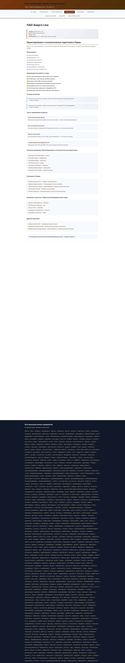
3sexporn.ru (48, 465)
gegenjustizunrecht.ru (88, 526)
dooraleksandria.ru (29, 462)
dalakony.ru (97, 581)
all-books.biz (93, 629)
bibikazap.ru (77, 647)
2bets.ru (71, 528)
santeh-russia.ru (29, 589)
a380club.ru (73, 491)
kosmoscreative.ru (85, 565)
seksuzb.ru (67, 478)
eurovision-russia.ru (36, 433)
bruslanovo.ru (59, 576)
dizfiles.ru (87, 497)
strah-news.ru (45, 433)
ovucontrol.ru (65, 507)
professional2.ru (53, 658)
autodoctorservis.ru (37, 534)
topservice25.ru (40, 597)
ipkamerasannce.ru (77, 642)
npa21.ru (49, 600)
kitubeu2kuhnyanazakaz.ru (36, 473)
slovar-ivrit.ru (37, 507)
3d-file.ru (53, 457)
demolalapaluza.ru (57, 520)
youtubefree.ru (94, 497)
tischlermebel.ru (61, 639)
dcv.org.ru (90, 600)
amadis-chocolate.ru (45, 531)
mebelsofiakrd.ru (29, 613)
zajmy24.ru (56, 468)
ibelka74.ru (94, 642)
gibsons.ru (60, 658)
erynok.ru (51, 526)
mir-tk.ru (42, 476)
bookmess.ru (59, 608)
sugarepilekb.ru (43, 578)
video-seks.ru (71, 476)
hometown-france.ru (48, 449)
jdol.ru (86, 520)
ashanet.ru (69, 499)
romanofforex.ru (29, 563)
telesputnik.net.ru (43, 647)
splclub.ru (73, 505)
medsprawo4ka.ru (87, 468)
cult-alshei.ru (44, 592)
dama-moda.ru (68, 605)
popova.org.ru (85, 647)
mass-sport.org (43, 608)
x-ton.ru (56, 502)
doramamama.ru (36, 518)
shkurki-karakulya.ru (56, 531)
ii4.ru (61, 597)
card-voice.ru (92, 489)
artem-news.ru (90, 584)
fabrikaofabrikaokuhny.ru (91, 478)
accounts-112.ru (41, 454)
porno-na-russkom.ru (78, 441)
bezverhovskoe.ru (71, 581)
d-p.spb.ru (53, 568)
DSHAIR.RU (45, 589)
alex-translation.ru (88, 621)
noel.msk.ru (38, 623)
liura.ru (79, 447)
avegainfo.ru (79, 539)
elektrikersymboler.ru (46, 552)
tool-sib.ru (76, 586)
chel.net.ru (96, 542)
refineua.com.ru (74, 608)
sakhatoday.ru (36, 552)
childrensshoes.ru (84, 610)
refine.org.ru (79, 631)
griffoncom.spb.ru (65, 557)
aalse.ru (67, 491)
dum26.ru (46, 602)
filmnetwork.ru (53, 547)
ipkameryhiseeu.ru (39, 602)
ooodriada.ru (58, 634)
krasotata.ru (38, 431)
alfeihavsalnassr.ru (29, 505)
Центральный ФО (44, 12)
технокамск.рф (43, 634)
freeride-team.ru (54, 433)
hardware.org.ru (40, 560)
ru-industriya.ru (87, 507)
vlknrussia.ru (48, 476)
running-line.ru (81, 542)
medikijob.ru (28, 584)
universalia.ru (55, 515)
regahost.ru (43, 539)
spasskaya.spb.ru (29, 629)
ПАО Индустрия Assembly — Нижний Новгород (40, 170)
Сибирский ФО (90, 12)
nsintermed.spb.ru (61, 626)
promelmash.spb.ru (66, 634)
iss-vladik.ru (39, 650)
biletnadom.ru (73, 470)
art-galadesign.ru (29, 568)
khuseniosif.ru (66, 629)
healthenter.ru (93, 518)
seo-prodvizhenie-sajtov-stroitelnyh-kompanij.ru (76, 489)
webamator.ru (34, 497)
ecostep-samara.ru (45, 568)
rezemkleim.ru (36, 523)
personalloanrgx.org (92, 660)
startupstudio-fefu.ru (69, 526)
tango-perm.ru (28, 549)
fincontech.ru (41, 465)
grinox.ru (50, 578)
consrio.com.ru (65, 539)
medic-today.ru (66, 510)
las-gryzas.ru (54, 650)
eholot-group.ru (77, 605)
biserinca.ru (27, 586)
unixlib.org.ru (50, 652)
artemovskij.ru (83, 578)
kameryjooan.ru (75, 578)
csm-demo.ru (49, 454)
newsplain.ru (62, 502)
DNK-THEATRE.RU (29, 610)
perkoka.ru (88, 491)
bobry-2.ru (65, 623)
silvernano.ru (54, 444)
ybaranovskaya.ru (29, 592)
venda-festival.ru (85, 460)
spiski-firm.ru (43, 528)
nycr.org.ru (43, 600)
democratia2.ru (28, 608)
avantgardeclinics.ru (30, 623)
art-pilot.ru (73, 658)
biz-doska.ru (59, 513)
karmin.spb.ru (45, 639)
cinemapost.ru (60, 431)
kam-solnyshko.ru (69, 602)
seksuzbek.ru (48, 439)
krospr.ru (35, 441)
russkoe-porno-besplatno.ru (32, 510)
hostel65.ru (74, 447)
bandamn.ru (34, 465)
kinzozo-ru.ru (42, 536)
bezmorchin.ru (95, 536)
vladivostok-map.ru (62, 476)
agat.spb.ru (95, 557)
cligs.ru (72, 647)
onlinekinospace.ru (58, 526)
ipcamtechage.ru (48, 610)
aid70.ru (97, 578)
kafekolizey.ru (90, 576)
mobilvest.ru (46, 565)
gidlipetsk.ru (28, 576)
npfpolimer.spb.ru (90, 658)
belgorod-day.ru (43, 510)
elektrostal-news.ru (55, 436)
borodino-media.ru (86, 513)
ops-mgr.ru (33, 454)
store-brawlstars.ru (95, 460)
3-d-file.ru (54, 452)
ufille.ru (32, 431)
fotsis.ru (85, 568)
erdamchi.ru (28, 518)
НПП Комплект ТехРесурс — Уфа (36, 205)
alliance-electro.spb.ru (83, 534)
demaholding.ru (60, 491)
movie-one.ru (95, 491)
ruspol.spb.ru (53, 602)
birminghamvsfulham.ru (92, 528)
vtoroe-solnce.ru (73, 623)
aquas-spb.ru (50, 623)
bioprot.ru (93, 615)
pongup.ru (67, 447)
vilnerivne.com (58, 623)
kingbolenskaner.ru (63, 573)
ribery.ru (94, 505)
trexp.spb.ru (64, 660)
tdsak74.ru (35, 536)
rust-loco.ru (27, 544)
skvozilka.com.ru (83, 652)
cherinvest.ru (65, 549)
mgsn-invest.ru (67, 642)
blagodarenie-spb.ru (47, 468)
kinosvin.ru (66, 547)
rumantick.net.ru (45, 613)
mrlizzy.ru (92, 610)
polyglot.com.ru (95, 573)
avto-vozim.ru (65, 534)
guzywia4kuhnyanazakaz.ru (78, 478)
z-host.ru (27, 473)
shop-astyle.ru (36, 631)
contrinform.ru (50, 631)
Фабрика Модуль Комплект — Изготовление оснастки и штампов (45, 184)
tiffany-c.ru (37, 568)
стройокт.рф (28, 626)
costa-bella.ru (62, 536)
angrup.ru (61, 560)
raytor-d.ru (40, 457)
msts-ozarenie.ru (66, 578)
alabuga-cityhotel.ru (90, 433)
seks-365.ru (58, 507)
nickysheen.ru (81, 623)
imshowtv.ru (46, 586)
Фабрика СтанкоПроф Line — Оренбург (38, 202)
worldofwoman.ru (55, 518)
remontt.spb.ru (35, 584)
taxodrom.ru (74, 594)
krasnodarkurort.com (36, 586)
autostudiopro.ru (80, 433)
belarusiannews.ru (67, 644)
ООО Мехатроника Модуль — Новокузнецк (39, 167)
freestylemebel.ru (37, 642)
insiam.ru (72, 539)
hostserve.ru (69, 441)
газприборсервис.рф (36, 639)
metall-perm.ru (28, 581)
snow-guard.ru (39, 491)
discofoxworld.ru (52, 447)
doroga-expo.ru (87, 505)
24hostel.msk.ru (29, 547)
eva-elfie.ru (46, 513)
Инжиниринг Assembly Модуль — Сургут (38, 155)
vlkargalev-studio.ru (38, 644)
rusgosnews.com (84, 544)
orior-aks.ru (27, 573)
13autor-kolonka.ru (43, 441)
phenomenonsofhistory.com (31, 647)
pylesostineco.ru (57, 578)
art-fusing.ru (60, 618)
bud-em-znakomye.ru (39, 436)
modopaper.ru (76, 502)
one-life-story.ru (96, 449)
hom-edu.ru (36, 660)
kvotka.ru (49, 536)
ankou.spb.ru (82, 549)
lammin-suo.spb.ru (57, 542)
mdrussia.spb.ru (66, 631)
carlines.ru (49, 573)
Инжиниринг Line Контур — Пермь (37, 212)
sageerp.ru (67, 594)
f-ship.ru (41, 547)
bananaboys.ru (51, 621)
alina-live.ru (59, 644)
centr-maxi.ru (28, 658)
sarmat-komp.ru (29, 531)
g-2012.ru (27, 454)
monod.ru (73, 631)
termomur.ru (77, 515)
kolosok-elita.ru (50, 539)
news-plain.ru (66, 497)
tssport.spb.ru (66, 597)
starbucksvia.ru (40, 444)
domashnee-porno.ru (37, 513)
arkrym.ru (72, 518)
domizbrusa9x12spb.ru (94, 499)
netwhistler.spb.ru (93, 647)
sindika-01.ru (43, 460)
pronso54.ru (85, 444)
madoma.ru (37, 505)
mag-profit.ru (60, 615)
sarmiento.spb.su (40, 542)
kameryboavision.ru (55, 557)
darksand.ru (60, 465)
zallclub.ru (78, 552)
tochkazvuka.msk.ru (70, 571)
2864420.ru (38, 468)
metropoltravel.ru (67, 513)
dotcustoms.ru (84, 499)
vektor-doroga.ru (68, 444)
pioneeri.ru (36, 531)
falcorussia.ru (28, 534)
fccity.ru (81, 634)
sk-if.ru (26, 621)
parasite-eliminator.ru (40, 605)
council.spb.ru (73, 576)
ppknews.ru (37, 592)
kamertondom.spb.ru (48, 534)
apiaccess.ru (52, 581)
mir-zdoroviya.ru (51, 576)
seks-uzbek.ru (55, 439)
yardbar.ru (85, 639)
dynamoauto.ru (35, 573)
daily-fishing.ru (61, 613)
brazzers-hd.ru (95, 470)
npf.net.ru (79, 555)
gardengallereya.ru (75, 584)
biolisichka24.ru (65, 523)
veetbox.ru (53, 431)
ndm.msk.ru (36, 581)
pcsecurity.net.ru (69, 586)
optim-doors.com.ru (30, 600)
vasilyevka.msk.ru (82, 660)
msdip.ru (82, 520)
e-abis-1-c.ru (70, 460)
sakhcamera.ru (73, 534)
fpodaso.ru (96, 436)
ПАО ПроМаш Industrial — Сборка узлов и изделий (41, 189)
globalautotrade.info (61, 581)
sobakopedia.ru (34, 555)
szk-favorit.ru (43, 573)
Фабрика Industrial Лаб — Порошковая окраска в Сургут (42, 224)
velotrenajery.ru (77, 444)
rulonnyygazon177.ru (30, 491)
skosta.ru (55, 610)
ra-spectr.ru (51, 634)
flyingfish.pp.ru (28, 615)
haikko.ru (27, 555)
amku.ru (60, 650)
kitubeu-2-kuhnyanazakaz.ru (72, 473)
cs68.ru (54, 476)
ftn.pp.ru (34, 594)
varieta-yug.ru (91, 454)
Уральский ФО (80, 12)
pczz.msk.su (42, 626)
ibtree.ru (36, 652)
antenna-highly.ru (39, 462)
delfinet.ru (47, 444)
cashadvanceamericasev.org (53, 660)
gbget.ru (90, 502)
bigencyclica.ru (94, 539)
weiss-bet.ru (35, 515)
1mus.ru (54, 465)
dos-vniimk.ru (85, 644)
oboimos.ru (92, 597)
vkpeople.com (42, 629)
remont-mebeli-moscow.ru (66, 515)
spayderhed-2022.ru (86, 494)
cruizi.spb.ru (89, 626)
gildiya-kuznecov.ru (45, 557)
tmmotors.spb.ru (53, 589)
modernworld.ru (60, 605)
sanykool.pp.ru (42, 652)
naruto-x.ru (58, 494)
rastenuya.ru (28, 433)
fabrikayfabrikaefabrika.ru (45, 470)
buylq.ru (44, 623)
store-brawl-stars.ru (89, 457)
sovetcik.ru (89, 589)
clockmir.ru (88, 623)
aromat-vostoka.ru (29, 565)
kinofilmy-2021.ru (47, 520)
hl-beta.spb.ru (41, 544)
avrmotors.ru (94, 565)
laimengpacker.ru (49, 594)
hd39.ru (82, 615)
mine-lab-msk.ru (48, 462)
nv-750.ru (59, 497)
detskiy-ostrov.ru (74, 549)
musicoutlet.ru (46, 637)
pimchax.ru (87, 470)
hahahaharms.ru (62, 452)
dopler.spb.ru (91, 578)
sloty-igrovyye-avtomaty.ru (76, 507)
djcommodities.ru (43, 502)
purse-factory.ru (77, 462)
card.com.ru (28, 557)
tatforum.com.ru (59, 655)
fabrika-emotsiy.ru (75, 557)
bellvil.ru (27, 650)
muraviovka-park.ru (45, 518)
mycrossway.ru (45, 618)
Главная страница (69, 236)
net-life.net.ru (57, 534)
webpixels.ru (35, 626)
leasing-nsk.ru (75, 615)
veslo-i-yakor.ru (77, 513)
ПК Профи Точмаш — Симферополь (37, 158)
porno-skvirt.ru (28, 441)
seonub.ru (52, 523)
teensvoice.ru (92, 510)
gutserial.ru (58, 631)
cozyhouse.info (28, 644)
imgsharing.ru (28, 513)
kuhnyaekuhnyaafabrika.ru (31, 481)
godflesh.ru (95, 523)
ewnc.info (47, 555)
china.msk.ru (54, 637)
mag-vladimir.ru (78, 639)
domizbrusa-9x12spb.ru (50, 491)
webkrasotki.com (57, 549)
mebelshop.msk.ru (60, 565)
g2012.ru (69, 452)
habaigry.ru (94, 552)
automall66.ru (69, 639)
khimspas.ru (96, 655)
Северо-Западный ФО (56, 12)
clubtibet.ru (95, 571)
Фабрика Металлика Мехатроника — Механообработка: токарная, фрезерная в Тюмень (51, 228)
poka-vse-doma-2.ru (46, 452)
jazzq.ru (78, 626)
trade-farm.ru (76, 499)
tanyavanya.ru (66, 520)
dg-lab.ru (56, 560)
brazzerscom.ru (78, 468)
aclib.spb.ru (44, 615)
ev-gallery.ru (93, 452)
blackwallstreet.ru (84, 597)
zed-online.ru (81, 470)
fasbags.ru (93, 462)
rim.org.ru (79, 592)
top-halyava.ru (28, 452)
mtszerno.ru (53, 613)
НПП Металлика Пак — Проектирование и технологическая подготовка (47, 191)
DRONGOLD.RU (92, 605)
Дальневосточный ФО (50, 16)
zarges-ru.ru (79, 526)
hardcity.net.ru (88, 594)
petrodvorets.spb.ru (51, 626)
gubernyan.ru (48, 597)
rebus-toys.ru (67, 465)
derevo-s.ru (43, 631)
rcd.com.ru (87, 615)
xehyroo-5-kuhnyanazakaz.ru (87, 473)
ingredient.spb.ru (81, 658)
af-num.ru (42, 660)
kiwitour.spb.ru (92, 639)
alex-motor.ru (72, 573)
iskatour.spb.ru (66, 542)
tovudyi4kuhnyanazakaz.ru (57, 478)
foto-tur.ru (52, 513)
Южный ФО (62, 16)
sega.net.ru (92, 644)
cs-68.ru (98, 473)
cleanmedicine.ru (29, 507)
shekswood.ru (53, 639)
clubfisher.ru (84, 515)
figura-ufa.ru (53, 644)
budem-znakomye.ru (79, 436)
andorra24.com (75, 597)
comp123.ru (79, 510)
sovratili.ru (69, 439)
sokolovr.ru (92, 520)
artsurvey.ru (84, 655)
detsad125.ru (43, 576)
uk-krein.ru (85, 631)
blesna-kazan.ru (38, 571)
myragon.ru (53, 584)
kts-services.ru (28, 460)
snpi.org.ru (73, 542)
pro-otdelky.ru (33, 439)
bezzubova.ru (88, 571)
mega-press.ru (81, 431)
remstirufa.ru (91, 515)
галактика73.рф (61, 568)
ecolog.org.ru (82, 531)
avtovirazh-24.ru (71, 626)
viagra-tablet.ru (86, 462)
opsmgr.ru (86, 452)
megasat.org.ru (79, 613)
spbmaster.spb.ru (37, 637)
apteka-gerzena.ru (72, 660)
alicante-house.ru (87, 642)
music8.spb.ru (76, 560)
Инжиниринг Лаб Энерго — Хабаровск (38, 165)
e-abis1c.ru (80, 457)
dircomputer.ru (85, 518)
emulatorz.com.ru (41, 655)
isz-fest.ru (41, 555)
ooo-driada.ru (35, 576)
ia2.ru (26, 539)
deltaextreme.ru (28, 618)
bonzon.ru (32, 650)
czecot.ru (83, 626)
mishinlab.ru (87, 441)
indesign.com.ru (28, 642)
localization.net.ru (88, 613)
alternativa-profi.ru (68, 655)
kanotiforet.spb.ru (66, 531)
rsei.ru (53, 642)
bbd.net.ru (52, 565)
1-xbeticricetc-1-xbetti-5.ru (60, 449)
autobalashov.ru (29, 528)
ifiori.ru (75, 600)
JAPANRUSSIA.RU (52, 592)
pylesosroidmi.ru (59, 647)
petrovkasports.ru (52, 505)
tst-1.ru (74, 452)
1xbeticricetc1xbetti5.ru (62, 457)
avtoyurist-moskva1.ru (30, 560)
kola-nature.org (28, 637)
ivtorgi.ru (71, 600)
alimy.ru (83, 563)
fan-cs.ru (97, 586)
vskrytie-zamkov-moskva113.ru (32, 478)
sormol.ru (51, 441)
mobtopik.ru (61, 586)
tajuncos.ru (44, 505)
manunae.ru (84, 502)
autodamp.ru (28, 502)
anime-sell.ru (91, 637)
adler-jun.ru (27, 465)
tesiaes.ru (97, 555)
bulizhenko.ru (37, 613)
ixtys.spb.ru (75, 634)
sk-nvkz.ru (84, 605)
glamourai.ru (85, 592)
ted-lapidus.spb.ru (29, 605)
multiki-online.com (47, 549)
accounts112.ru (36, 452)
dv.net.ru (98, 644)
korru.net (32, 542)
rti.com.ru (83, 584)
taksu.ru (73, 510)
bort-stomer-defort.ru (42, 658)
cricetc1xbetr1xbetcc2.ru (31, 457)
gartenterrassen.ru (67, 652)
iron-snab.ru (55, 536)
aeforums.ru (72, 552)
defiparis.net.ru (46, 650)
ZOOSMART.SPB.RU (88, 581)
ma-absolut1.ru (42, 497)
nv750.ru (51, 502)
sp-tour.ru (91, 586)
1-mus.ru (55, 462)
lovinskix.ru (27, 447)
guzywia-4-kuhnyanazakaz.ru (32, 476)
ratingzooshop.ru (44, 581)
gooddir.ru (35, 549)
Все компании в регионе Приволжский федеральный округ (46, 236)
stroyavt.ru (92, 534)
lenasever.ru (91, 444)
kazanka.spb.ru (35, 557)
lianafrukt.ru (65, 621)
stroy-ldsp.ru (67, 610)
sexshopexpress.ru (70, 433)
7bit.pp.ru (84, 555)
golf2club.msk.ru (64, 552)
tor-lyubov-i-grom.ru (75, 494)
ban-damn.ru (69, 462)
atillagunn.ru (47, 457)
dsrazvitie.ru (81, 594)
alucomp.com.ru (50, 655)
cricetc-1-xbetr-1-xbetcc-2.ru (83, 449)
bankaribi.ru (78, 476)
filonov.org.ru (35, 634)
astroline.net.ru (80, 573)
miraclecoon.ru (60, 447)
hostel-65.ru (62, 441)
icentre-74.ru (68, 615)
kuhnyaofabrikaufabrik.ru (58, 473)
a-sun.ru (61, 610)
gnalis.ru (33, 449)
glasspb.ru (84, 447)
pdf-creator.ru (95, 549)
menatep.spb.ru (58, 652)
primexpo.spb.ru (87, 536)
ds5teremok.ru (36, 615)
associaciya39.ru (78, 536)
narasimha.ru (35, 502)
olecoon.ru (75, 439)
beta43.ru (71, 621)
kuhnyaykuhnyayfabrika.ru (45, 481)
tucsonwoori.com (79, 621)
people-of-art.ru (80, 571)
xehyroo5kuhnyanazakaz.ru (31, 470)
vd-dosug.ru (82, 439)
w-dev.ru (36, 547)
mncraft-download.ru (75, 523)
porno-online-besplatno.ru (63, 505)
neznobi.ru (93, 441)
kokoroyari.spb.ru (29, 571)
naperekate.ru (47, 473)
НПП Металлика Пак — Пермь (36, 163)
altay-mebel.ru (90, 608)
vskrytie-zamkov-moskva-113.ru (61, 470)
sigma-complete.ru (50, 605)
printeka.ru (75, 652)
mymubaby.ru (58, 544)
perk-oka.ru (27, 494)
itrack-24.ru (62, 433)
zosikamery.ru (52, 563)
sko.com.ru (68, 568)
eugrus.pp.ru (70, 536)
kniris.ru (36, 629)
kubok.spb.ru (90, 560)
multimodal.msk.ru (86, 552)
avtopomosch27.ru (52, 497)
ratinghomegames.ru (30, 597)
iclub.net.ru (27, 578)
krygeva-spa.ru (89, 542)
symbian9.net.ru (37, 589)
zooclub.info (28, 634)
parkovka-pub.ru (92, 652)
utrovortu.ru (36, 528)
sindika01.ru (77, 460)
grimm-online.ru (68, 637)
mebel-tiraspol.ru (85, 629)
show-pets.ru (34, 447)
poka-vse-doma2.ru (58, 454)
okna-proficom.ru (43, 526)
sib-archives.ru (62, 460)
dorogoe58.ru (40, 594)
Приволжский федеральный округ (37, 7)
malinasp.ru (60, 547)
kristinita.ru (78, 518)
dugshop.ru (34, 544)
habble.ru (33, 444)
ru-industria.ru (28, 526)
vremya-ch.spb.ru (56, 600)
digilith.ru (50, 510)
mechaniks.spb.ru (39, 610)
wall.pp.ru (51, 647)
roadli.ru (34, 499)
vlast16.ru (27, 542)
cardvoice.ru (69, 502)
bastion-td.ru (76, 565)
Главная (26, 7)
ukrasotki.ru (41, 439)
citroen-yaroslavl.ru (85, 618)
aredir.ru (90, 655)
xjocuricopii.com (62, 589)
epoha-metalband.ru (68, 544)
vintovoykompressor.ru (80, 528)
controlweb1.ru (28, 536)
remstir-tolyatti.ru (74, 520)
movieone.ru (95, 494)
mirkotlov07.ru (36, 618)
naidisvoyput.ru (59, 642)
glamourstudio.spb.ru (89, 634)
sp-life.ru (49, 460)
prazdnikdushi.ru (46, 431)
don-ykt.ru (85, 510)
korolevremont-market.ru (67, 436)
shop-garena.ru (71, 449)
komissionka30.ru (52, 615)
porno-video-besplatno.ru (47, 507)
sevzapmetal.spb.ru (90, 602)
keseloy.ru (27, 639)
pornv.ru (98, 433)
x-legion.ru (55, 460)
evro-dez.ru (27, 497)
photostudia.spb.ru (44, 584)
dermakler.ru (77, 655)
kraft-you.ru (74, 431)
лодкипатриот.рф (81, 576)
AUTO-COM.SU (70, 563)
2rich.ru (56, 441)
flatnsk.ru (55, 573)
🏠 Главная (33, 12)
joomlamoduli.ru (33, 621)
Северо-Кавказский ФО (74, 16)
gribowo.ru (27, 449)
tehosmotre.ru (83, 454)
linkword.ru (66, 608)
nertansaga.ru (74, 497)
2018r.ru (34, 658)
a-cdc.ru (47, 436)
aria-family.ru (28, 499)
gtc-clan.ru (66, 647)
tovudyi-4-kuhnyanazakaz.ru (67, 468)
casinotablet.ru (47, 515)
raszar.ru (84, 476)
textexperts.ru (28, 520)
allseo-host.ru (75, 454)
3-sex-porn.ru (61, 462)
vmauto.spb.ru (28, 631)
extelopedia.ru (48, 542)
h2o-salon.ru (73, 547)
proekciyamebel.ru (62, 592)
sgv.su (40, 549)
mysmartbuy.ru (50, 499)
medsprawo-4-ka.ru (30, 468)
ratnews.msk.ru (94, 618)
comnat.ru (73, 555)
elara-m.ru (50, 528)
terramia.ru (59, 584)
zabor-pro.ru (28, 594)
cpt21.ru (30, 539)
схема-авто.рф (49, 560)
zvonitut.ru (58, 523)
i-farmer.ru (35, 608)
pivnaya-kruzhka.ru (37, 520)
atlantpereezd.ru (29, 436)
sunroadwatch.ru (75, 618)
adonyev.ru (89, 439)
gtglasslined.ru (55, 597)
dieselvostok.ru (92, 544)
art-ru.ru (34, 655)
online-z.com (89, 563)
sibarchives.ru (42, 494)
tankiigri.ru (89, 650)
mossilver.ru (46, 571)
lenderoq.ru (53, 571)
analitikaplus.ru (37, 563)
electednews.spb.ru (68, 650)
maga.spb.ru (84, 637)
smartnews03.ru (43, 447)
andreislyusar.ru (50, 494)
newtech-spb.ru (28, 523)
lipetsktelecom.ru (45, 478)
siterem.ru (66, 576)
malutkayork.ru (81, 547)
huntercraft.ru (95, 623)
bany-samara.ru (47, 642)
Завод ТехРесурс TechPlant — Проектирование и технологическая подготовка (48, 186)
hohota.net (78, 563)
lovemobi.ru (28, 655)
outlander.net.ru (76, 637)
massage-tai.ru (45, 523)
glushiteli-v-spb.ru (70, 613)
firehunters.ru (91, 447)
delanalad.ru (82, 497)
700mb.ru (46, 644)
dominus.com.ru (29, 652)
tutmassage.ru (75, 531)
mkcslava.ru (65, 528)
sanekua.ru (58, 621)
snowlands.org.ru (75, 610)
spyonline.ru (45, 563)
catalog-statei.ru (82, 600)
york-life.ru (79, 505)
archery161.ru (86, 539)
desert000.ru (64, 600)
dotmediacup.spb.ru (75, 629)
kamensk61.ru (92, 631)
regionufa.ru (28, 515)
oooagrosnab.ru (89, 436)
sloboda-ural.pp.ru (61, 563)
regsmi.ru (46, 547)
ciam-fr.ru (67, 431)
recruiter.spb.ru (68, 560)
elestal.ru (60, 444)
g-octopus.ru (34, 494)
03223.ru (27, 431)
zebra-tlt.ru (35, 526)
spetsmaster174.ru (29, 602)
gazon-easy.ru (34, 578)
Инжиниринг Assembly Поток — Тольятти (39, 210)
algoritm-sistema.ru (86, 523)
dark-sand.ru (36, 460)
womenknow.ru (77, 644)
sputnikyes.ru (55, 552)
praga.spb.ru (90, 531)
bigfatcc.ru (27, 444)
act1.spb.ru (87, 573)
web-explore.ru (95, 431)
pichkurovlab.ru (58, 510)
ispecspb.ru (36, 539)
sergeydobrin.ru (60, 571)
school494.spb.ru (50, 544)
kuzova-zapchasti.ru (59, 594)
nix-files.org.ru (28, 552)
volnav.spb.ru (66, 555)
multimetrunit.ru (84, 586)
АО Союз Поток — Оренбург (35, 207)
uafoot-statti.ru (73, 457)
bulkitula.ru (39, 449)
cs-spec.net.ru (82, 608)
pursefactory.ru (65, 494)
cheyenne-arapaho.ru (79, 602)
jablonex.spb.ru (51, 608)
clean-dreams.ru (65, 518)
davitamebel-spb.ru (77, 568)
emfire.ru (27, 439)
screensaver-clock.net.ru (56, 555)
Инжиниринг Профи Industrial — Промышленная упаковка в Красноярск (46, 226)
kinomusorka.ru (57, 528)
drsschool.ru (80, 581)
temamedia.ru (53, 618)
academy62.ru (66, 584)
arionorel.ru (59, 629)
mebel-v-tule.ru (53, 586)
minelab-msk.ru (75, 465)
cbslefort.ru (67, 618)
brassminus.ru (92, 592)
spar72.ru (83, 650)
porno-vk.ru (63, 439)
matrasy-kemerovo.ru (60, 499)
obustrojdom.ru (81, 589)
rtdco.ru (61, 489)
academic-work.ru (42, 621)
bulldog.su (60, 637)
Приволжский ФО (69, 12)
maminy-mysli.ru (51, 629)
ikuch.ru (37, 600)
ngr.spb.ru (76, 544)
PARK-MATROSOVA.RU (86, 557)
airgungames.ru (67, 454)
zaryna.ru (41, 515)
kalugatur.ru (91, 555)
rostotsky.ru (95, 513)
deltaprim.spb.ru (90, 547)
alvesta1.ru (88, 549)
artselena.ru (67, 658)
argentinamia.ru (80, 491)
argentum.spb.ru (29, 660)
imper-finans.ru (72, 592)
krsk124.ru (83, 560)
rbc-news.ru (95, 439)
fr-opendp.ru (60, 602)
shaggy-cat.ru (80, 452)
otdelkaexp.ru (38, 565)
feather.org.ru (77, 650)
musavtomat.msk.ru (72, 589)
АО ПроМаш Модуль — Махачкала (37, 160)
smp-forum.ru (69, 565)
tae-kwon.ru (58, 539)
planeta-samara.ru (41, 499)
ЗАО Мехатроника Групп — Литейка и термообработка (42, 181)
